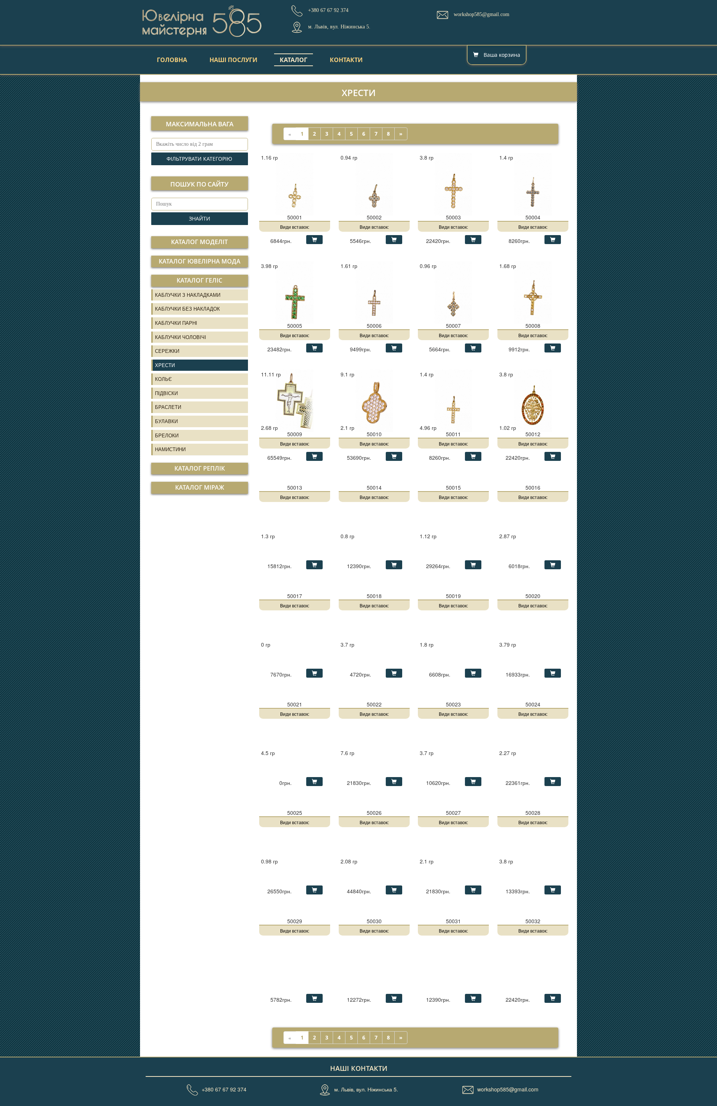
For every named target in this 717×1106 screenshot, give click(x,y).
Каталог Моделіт (199, 242)
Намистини (170, 449)
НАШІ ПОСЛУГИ (233, 60)
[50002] (374, 183)
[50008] (532, 291)
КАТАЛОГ (293, 60)
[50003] (453, 183)
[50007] (453, 291)
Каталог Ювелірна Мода (199, 261)
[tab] (199, 242)
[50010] (374, 400)
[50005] (294, 291)
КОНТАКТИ (346, 60)
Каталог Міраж (199, 487)
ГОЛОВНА (172, 60)
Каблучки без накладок (187, 308)
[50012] (532, 400)
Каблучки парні (176, 322)
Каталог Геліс (199, 280)
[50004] (532, 183)
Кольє (163, 378)
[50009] (294, 400)
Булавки (166, 421)
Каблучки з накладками (187, 294)
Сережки (167, 350)
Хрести (165, 365)
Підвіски (166, 393)
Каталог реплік (199, 468)
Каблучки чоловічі (180, 337)
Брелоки (167, 435)
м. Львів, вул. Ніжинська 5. (366, 1089)
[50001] (294, 183)
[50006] (374, 291)
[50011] (453, 400)
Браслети (168, 406)
